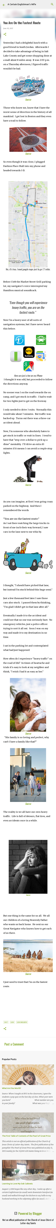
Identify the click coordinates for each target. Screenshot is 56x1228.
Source (28, 99)
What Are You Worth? (11, 1088)
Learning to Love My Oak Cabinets (17, 1184)
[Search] (52, 4)
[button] (5, 34)
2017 (6, 1022)
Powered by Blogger (29, 1213)
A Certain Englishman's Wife (22, 4)
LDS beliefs (22, 1022)
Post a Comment (14, 1044)
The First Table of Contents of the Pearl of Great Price (26, 1136)
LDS (12, 1022)
